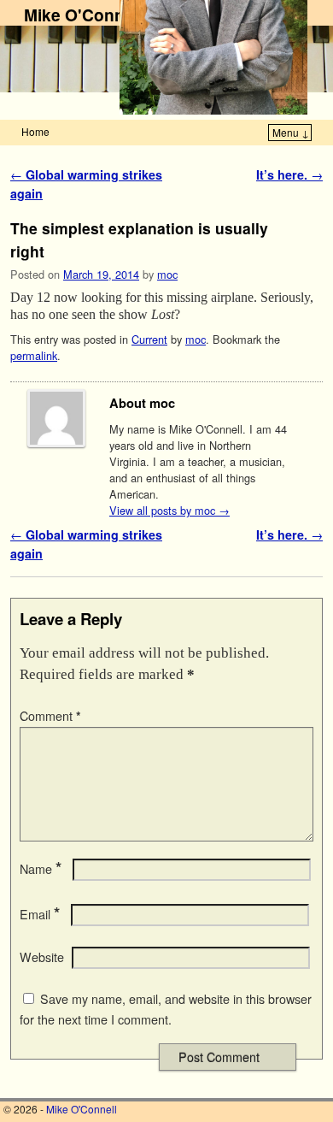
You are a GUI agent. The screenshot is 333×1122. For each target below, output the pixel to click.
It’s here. (289, 174)
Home (35, 131)
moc (167, 274)
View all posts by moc (169, 510)
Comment (50, 715)
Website (42, 957)
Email (40, 914)
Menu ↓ (290, 132)
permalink (33, 355)
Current (149, 339)
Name (40, 868)
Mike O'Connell (83, 15)
